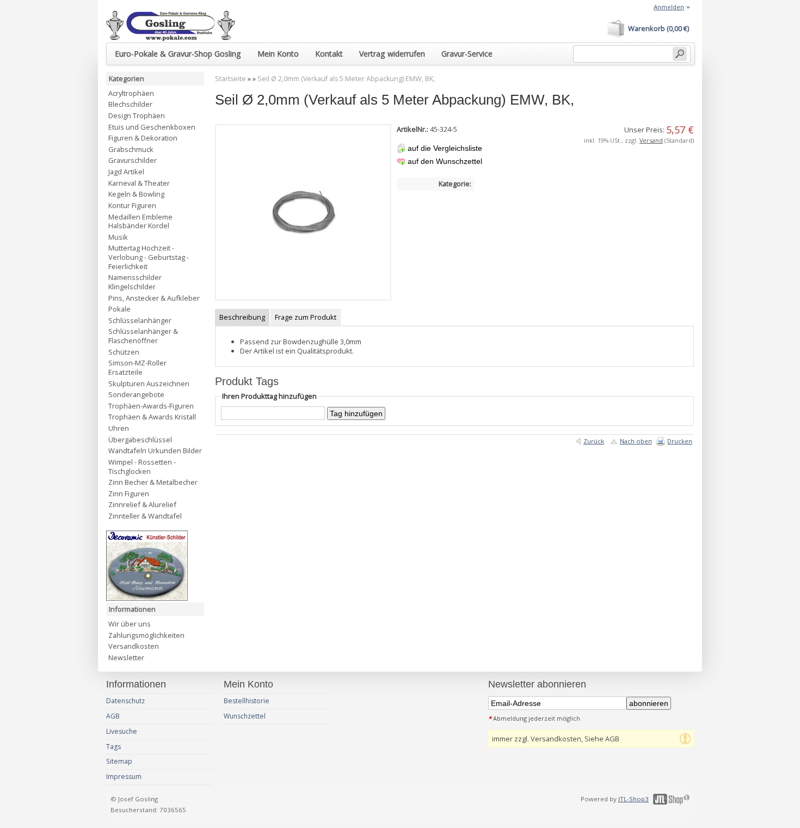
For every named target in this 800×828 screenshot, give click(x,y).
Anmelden (669, 7)
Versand (651, 140)
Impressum (123, 776)
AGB (113, 716)
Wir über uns (129, 624)
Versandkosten (133, 646)
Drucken (679, 441)
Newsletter (126, 657)
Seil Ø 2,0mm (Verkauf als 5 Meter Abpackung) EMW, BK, (346, 78)
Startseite (230, 78)
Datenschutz (125, 700)
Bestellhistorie (246, 700)
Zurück (593, 441)
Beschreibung (242, 317)
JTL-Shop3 (633, 799)
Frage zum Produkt (305, 317)
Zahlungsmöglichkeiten (146, 635)
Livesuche (121, 731)
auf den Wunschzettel (445, 161)
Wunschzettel (245, 716)
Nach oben (636, 441)
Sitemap (119, 761)
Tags (113, 746)
